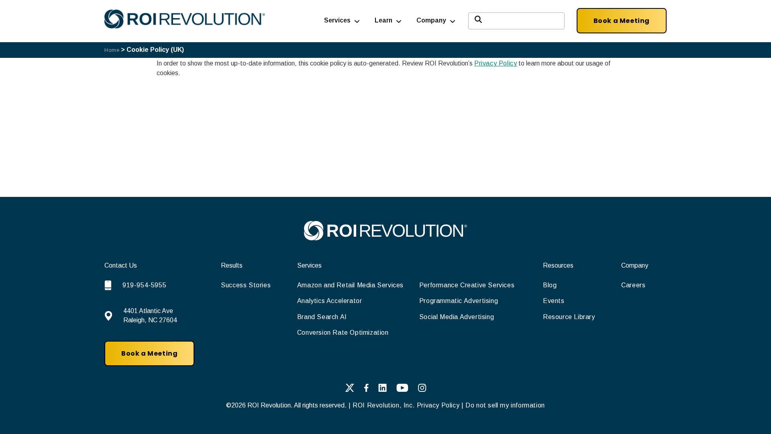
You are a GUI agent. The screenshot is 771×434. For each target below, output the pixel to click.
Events (554, 300)
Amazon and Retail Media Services (350, 285)
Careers (633, 285)
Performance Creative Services (466, 285)
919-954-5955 (144, 285)
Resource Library (569, 316)
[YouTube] (402, 389)
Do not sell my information (505, 405)
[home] (385, 238)
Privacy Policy (495, 63)
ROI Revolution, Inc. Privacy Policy (406, 405)
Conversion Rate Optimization (343, 332)
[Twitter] (349, 389)
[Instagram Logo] (422, 389)
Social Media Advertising (456, 316)
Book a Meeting (622, 20)
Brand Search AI (322, 316)
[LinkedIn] (382, 389)
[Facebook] (366, 389)
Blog (550, 285)
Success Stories (246, 285)
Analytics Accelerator (329, 300)
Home (111, 50)
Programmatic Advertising (458, 300)
